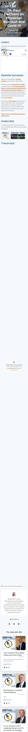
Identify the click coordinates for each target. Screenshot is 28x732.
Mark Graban (16, 599)
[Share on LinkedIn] (14, 624)
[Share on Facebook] (19, 624)
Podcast (4, 586)
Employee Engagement (16, 586)
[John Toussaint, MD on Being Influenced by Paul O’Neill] (14, 643)
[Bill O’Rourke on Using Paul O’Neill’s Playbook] (14, 680)
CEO (8, 586)
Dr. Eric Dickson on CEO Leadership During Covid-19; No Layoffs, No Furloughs (14, 728)
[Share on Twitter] (9, 624)
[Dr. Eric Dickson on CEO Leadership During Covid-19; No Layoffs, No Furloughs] (14, 716)
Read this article (7, 664)
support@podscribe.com (14, 368)
